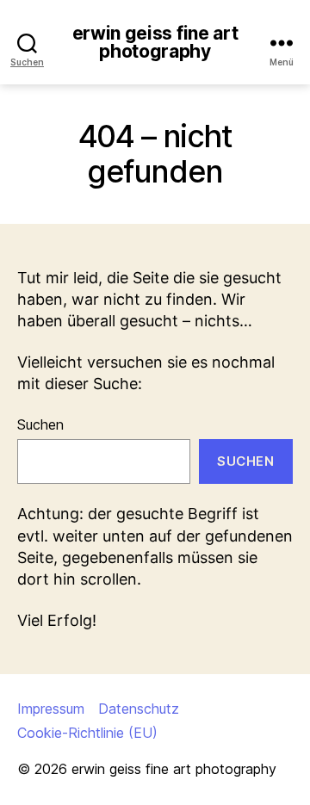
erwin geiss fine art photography (155, 42)
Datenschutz (138, 708)
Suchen (40, 424)
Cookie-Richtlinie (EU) (87, 732)
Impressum (50, 708)
